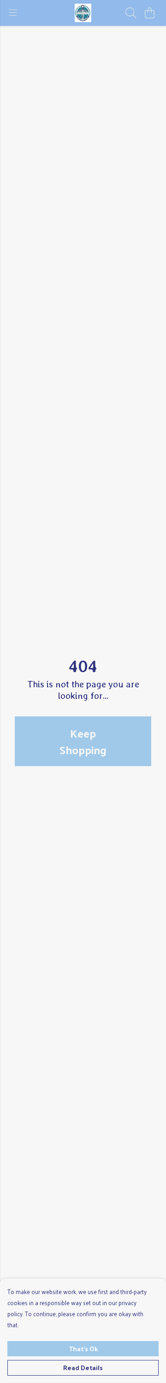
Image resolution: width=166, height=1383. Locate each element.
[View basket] (149, 13)
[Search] (131, 13)
